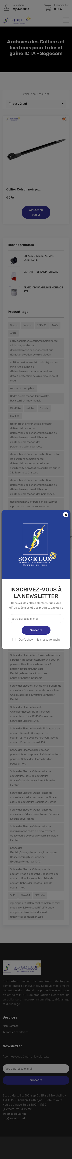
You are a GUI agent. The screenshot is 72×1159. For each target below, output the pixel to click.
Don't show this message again (39, 639)
